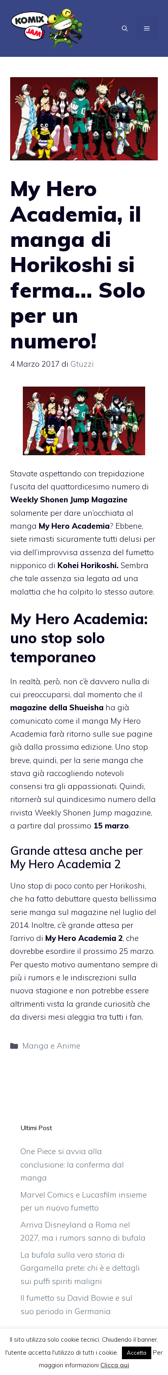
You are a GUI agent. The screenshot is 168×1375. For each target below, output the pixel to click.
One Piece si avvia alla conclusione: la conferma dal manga (72, 1164)
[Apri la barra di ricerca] (125, 28)
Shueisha (86, 707)
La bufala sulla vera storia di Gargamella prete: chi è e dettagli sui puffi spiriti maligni (80, 1268)
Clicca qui (114, 1365)
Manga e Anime (51, 1046)
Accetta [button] (136, 1352)
